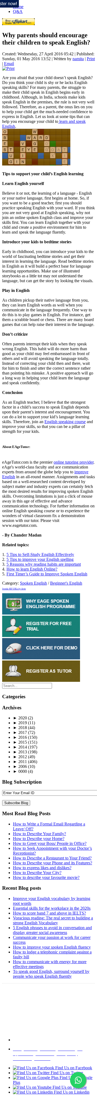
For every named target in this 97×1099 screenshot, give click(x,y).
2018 (20, 727)
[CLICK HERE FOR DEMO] (41, 658)
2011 (20, 761)
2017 (20, 732)
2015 (20, 742)
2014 (20, 747)
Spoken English (33, 583)
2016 (20, 737)
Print (91, 58)
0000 (20, 771)
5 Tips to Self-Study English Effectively (40, 554)
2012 (20, 756)
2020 (20, 718)
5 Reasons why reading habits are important (43, 564)
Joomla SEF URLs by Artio (14, 589)
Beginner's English (66, 583)
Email (9, 63)
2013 (20, 752)
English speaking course (65, 421)
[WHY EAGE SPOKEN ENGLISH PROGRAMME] (41, 613)
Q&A (18, 11)
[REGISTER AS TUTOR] (41, 680)
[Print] (8, 68)
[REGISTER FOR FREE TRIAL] (41, 635)
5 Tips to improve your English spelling (40, 559)
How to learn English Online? (31, 569)
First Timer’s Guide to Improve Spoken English (46, 574)
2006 (20, 766)
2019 (20, 722)
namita (78, 58)
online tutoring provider (73, 462)
